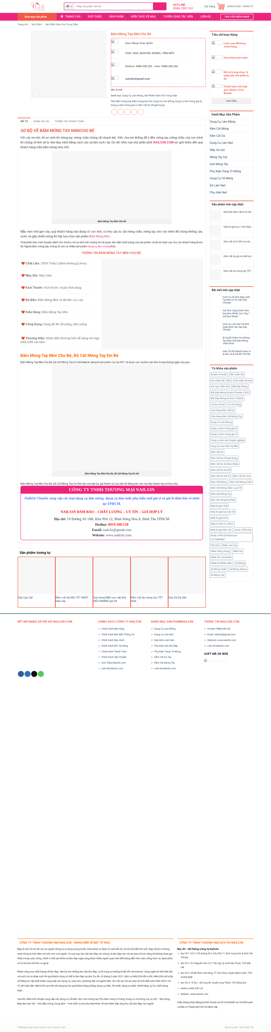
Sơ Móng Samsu (238, 569)
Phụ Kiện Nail (218, 192)
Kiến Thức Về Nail (143, 16)
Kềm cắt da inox (241, 476)
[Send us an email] (34, 674)
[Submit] (159, 6)
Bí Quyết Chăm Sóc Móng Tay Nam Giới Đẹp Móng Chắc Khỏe (236, 340)
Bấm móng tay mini (142, 101)
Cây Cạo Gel (25, 597)
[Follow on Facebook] (21, 674)
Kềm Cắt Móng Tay (221, 494)
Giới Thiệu (95, 16)
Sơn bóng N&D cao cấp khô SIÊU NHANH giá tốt (109, 599)
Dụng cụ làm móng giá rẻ (224, 428)
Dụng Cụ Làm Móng (222, 121)
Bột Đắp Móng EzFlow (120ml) (227, 398)
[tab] (24, 121)
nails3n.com (45, 1027)
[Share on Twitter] (121, 112)
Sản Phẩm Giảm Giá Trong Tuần (61, 24)
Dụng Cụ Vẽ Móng (221, 178)
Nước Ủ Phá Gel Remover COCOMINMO (224, 537)
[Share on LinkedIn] (141, 112)
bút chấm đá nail (243, 380)
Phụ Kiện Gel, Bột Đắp (166, 645)
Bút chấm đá (237, 374)
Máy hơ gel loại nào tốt (223, 511)
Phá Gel (215, 545)
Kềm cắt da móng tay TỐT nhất (147, 599)
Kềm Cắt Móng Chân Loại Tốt (226, 487)
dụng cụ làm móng (99, 246)
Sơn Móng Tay (219, 164)
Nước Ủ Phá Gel (243, 529)
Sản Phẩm (116, 16)
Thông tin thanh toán (69, 121)
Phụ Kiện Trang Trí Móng (225, 171)
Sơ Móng (240, 563)
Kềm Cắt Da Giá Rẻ (220, 470)
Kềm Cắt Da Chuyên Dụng (224, 458)
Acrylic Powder (219, 374)
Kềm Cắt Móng (219, 128)
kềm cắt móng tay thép (223, 499)
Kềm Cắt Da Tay (162, 657)
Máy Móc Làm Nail (164, 640)
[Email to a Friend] (127, 112)
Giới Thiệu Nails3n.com (113, 662)
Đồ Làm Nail (217, 185)
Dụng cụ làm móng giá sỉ (224, 434)
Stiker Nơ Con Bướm (221, 557)
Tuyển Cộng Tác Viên (178, 16)
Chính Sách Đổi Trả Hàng (114, 645)
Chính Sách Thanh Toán (113, 651)
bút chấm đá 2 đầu (221, 380)
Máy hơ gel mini (219, 517)
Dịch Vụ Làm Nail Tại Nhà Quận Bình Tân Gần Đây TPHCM (236, 327)
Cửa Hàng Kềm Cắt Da (222, 410)
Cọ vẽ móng (234, 404)
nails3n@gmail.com (117, 530)
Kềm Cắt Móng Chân (241, 482)
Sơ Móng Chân (218, 569)
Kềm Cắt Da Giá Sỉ (220, 476)
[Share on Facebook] (114, 112)
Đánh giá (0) (41, 121)
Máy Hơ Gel (217, 150)
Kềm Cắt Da (217, 136)
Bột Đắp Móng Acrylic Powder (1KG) (230, 392)
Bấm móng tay (123, 101)
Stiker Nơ (237, 551)
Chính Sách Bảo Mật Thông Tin (117, 634)
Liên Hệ (206, 16)
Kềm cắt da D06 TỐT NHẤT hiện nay (72, 599)
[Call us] (41, 674)
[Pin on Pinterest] (134, 112)
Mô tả (24, 121)
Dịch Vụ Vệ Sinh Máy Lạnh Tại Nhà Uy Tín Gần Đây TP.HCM (236, 300)
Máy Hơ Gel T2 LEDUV (222, 523)
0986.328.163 (183, 8)
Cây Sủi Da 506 (177, 597)
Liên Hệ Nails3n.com (112, 668)
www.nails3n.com (118, 535)
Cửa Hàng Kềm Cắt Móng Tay (226, 416)
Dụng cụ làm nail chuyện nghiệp (227, 440)
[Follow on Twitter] (28, 674)
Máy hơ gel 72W (219, 506)
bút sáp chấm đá (220, 386)
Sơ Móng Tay (217, 575)
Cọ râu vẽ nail (218, 404)
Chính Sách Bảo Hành (112, 640)
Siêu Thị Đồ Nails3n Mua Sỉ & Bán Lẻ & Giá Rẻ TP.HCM (237, 353)
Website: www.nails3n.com (221, 640)
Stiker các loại (229, 545)
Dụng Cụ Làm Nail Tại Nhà (224, 446)
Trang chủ (23, 24)
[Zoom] (35, 93)
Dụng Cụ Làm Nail (221, 143)
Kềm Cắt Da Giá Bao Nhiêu (225, 464)
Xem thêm (231, 100)
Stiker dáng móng (220, 551)
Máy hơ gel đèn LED (221, 529)
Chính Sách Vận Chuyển (113, 657)
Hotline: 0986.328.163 (218, 628)
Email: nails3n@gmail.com (221, 634)
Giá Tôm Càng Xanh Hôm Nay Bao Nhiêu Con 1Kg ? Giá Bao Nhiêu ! (236, 313)
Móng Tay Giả (218, 157)
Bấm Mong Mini (99, 236)
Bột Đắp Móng (240, 386)
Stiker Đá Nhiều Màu (221, 563)
